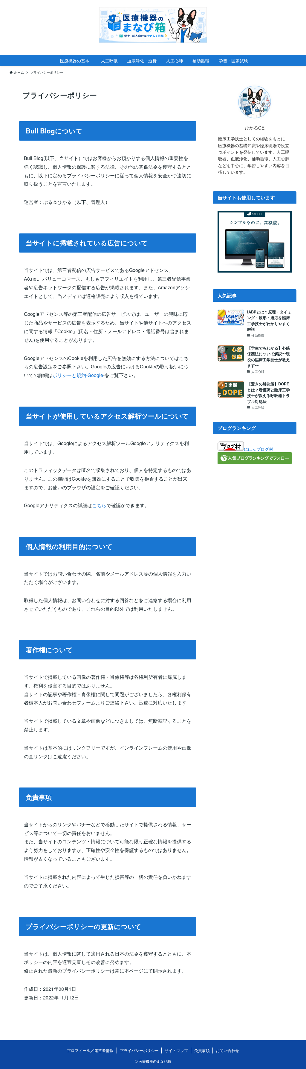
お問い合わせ (227, 1050)
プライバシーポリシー (139, 1050)
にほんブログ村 (258, 449)
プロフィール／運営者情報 (90, 1050)
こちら (99, 505)
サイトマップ (176, 1050)
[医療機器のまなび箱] (153, 25)
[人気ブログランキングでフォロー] (255, 462)
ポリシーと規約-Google (78, 375)
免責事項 (202, 1050)
